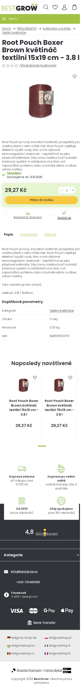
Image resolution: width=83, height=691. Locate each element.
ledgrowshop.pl (60, 638)
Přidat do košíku (41, 200)
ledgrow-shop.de (23, 638)
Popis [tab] (8, 234)
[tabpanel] (24, 404)
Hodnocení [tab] (29, 234)
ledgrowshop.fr (60, 653)
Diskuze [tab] (50, 234)
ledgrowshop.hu (23, 646)
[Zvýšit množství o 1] (73, 190)
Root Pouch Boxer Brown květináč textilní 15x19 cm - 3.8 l (23, 408)
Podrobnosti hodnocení (39, 65)
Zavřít (62, 222)
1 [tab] (42, 446)
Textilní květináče (62, 311)
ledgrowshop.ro (22, 653)
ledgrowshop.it (59, 646)
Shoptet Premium (29, 670)
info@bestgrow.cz (24, 571)
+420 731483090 (28, 582)
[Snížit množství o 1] (60, 190)
